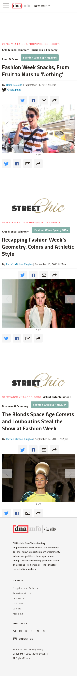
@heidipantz (14, 89)
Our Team (18, 603)
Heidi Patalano (14, 85)
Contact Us (18, 598)
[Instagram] (38, 631)
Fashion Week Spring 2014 (40, 57)
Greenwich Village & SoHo (21, 396)
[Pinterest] (26, 631)
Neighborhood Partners (25, 588)
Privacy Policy (36, 649)
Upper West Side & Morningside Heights (31, 43)
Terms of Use (20, 649)
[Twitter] (14, 631)
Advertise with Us (22, 593)
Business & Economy (44, 49)
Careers (17, 608)
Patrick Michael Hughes (19, 264)
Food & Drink (10, 59)
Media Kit (18, 614)
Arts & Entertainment (15, 49)
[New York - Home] (21, 6)
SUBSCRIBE (26, 639)
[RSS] (44, 631)
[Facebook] (20, 631)
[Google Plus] (32, 631)
